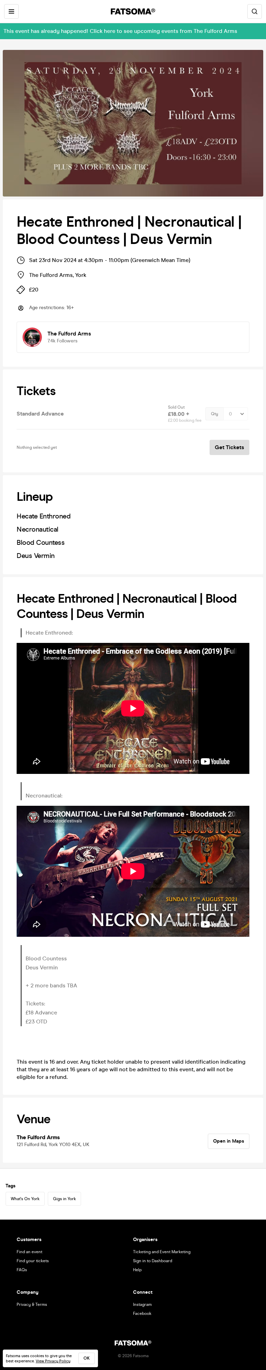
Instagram (142, 1304)
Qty (214, 413)
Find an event (29, 1251)
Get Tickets (229, 447)
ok (86, 1358)
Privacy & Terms (32, 1304)
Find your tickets (33, 1260)
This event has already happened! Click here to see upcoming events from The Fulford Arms (120, 31)
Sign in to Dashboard (152, 1260)
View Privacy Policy (53, 1361)
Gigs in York (64, 1198)
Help (137, 1269)
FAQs (22, 1269)
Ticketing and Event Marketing (161, 1251)
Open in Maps (228, 1141)
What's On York (25, 1198)
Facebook (142, 1313)
